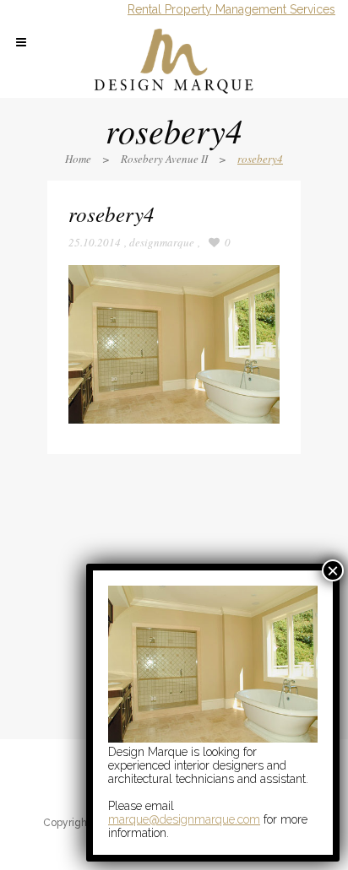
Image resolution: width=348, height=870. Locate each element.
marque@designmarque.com (184, 819)
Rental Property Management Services (231, 9)
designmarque (161, 242)
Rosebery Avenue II (164, 158)
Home (78, 158)
